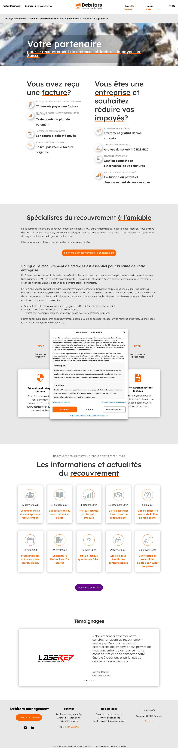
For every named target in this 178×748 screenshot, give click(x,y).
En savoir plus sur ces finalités (113, 402)
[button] (124, 332)
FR (169, 6)
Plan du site (149, 721)
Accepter (64, 409)
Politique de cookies (78, 416)
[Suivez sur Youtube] (25, 727)
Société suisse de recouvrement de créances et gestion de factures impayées (79, 746)
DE (173, 6)
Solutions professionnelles (38, 6)
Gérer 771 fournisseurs (61, 402)
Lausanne (111, 746)
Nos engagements (69, 19)
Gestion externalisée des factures (109, 721)
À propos (100, 19)
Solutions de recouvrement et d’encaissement (89, 252)
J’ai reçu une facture (15, 19)
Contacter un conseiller (29, 717)
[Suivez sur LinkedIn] (32, 727)
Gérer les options (114, 409)
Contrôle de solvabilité (109, 717)
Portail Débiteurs (11, 6)
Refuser (90, 409)
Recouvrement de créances (109, 714)
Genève (124, 746)
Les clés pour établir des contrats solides (118, 559)
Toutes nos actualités (89, 587)
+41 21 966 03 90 (71, 727)
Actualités (87, 19)
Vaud (118, 746)
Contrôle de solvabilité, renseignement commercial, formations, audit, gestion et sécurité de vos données (40, 403)
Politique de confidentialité (97, 416)
